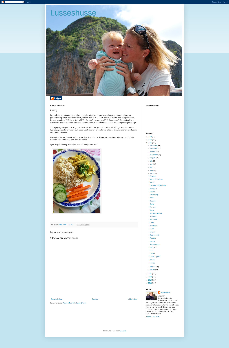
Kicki (151, 250)
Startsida (95, 299)
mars (152, 173)
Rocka (152, 204)
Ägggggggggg (155, 244)
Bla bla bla (153, 226)
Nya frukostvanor (156, 213)
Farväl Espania (155, 257)
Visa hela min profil (152, 317)
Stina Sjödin (165, 292)
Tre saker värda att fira (158, 185)
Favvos (152, 263)
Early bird (153, 247)
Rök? (151, 198)
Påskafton (153, 188)
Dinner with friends (156, 179)
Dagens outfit (154, 235)
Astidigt (152, 232)
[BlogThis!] (80, 224)
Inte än (152, 260)
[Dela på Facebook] (85, 224)
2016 (150, 143)
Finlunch (153, 176)
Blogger (123, 331)
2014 (150, 277)
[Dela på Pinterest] (88, 224)
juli (151, 161)
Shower (152, 192)
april (151, 170)
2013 (150, 280)
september (154, 155)
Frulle (152, 229)
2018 (150, 137)
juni (151, 164)
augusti (153, 158)
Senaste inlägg (56, 299)
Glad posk (153, 219)
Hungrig (152, 201)
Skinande (153, 216)
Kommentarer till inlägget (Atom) (74, 303)
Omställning (154, 195)
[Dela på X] (83, 224)
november (154, 149)
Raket (152, 182)
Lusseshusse (73, 12)
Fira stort (153, 207)
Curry (152, 223)
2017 (150, 140)
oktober (153, 152)
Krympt (152, 253)
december (154, 146)
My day (152, 241)
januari (152, 270)
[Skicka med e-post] (78, 224)
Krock (152, 210)
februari (153, 267)
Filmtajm (153, 238)
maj (151, 167)
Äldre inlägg (132, 299)
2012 (150, 283)
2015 (150, 274)
